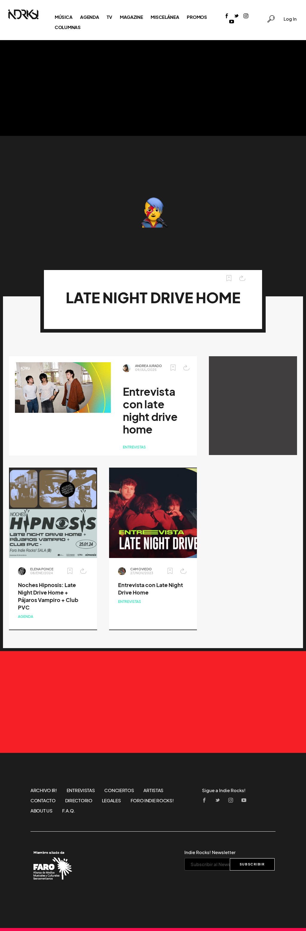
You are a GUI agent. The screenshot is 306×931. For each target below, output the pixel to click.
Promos (197, 17)
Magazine (131, 17)
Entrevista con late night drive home (150, 410)
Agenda (89, 17)
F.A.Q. (68, 810)
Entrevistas (134, 447)
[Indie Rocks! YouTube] (231, 22)
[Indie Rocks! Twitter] (236, 16)
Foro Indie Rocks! (152, 800)
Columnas (68, 27)
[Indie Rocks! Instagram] (246, 16)
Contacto (43, 800)
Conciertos (119, 790)
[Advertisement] (153, 88)
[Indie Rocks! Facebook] (226, 16)
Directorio (78, 800)
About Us (41, 810)
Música (63, 17)
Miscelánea (165, 17)
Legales (111, 800)
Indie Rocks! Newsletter (209, 852)
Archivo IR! (43, 790)
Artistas (153, 790)
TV (109, 17)
